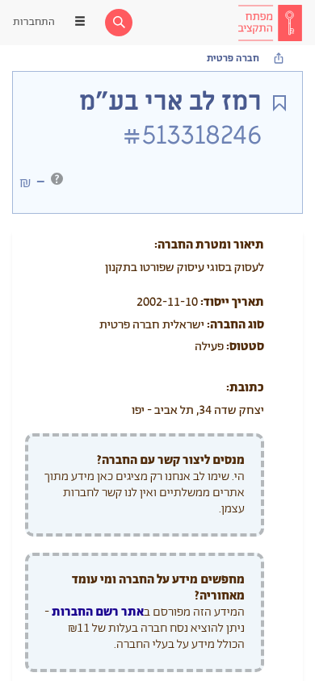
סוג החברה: (235, 324)
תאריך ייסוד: (232, 302)
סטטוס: (245, 346)
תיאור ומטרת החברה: (209, 244)
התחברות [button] (34, 22)
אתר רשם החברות (98, 612)
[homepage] (269, 23)
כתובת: (245, 387)
